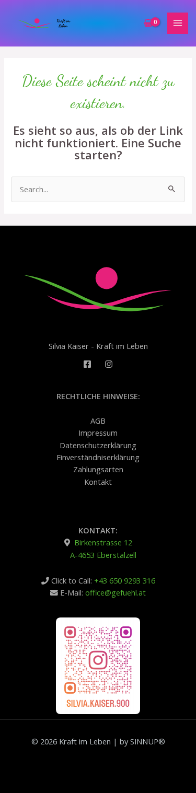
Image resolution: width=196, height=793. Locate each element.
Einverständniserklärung (98, 457)
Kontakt (98, 481)
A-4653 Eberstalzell (103, 555)
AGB (98, 420)
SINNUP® (147, 741)
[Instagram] (109, 364)
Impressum (98, 432)
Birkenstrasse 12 (102, 542)
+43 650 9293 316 (124, 580)
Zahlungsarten (98, 469)
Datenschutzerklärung (98, 445)
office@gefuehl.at (115, 592)
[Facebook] (87, 364)
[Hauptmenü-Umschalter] (177, 23)
